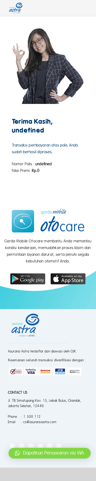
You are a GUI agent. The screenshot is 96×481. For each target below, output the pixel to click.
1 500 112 (32, 417)
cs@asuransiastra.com (40, 422)
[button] (50, 453)
